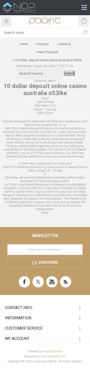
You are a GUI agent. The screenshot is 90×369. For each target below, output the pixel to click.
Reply (45, 98)
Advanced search (45, 81)
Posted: (38, 109)
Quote (49, 113)
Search (85, 33)
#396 (40, 113)
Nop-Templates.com (53, 356)
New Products (48, 52)
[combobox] (40, 33)
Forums (43, 44)
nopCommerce (52, 351)
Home (24, 44)
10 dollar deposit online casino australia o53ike (49, 60)
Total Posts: (42, 105)
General (65, 44)
